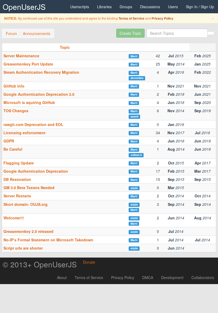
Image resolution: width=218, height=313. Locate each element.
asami (135, 116)
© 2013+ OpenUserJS (40, 264)
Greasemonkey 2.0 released (28, 231)
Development (172, 277)
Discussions (150, 6)
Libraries (104, 6)
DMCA (147, 277)
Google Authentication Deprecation (35, 171)
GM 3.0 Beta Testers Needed (28, 187)
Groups (126, 6)
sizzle (134, 188)
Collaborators (202, 277)
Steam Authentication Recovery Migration (41, 72)
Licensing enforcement (24, 132)
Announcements (36, 33)
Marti (134, 56)
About (62, 277)
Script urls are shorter (23, 248)
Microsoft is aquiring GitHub (29, 102)
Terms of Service (131, 18)
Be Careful (12, 149)
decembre (137, 78)
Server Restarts (17, 195)
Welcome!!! (13, 217)
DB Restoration (17, 179)
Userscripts (79, 6)
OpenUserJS (24, 6)
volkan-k (136, 155)
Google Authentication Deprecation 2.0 (38, 94)
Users (173, 6)
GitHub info (13, 86)
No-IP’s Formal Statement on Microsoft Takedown (48, 239)
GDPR (8, 141)
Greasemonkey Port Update (28, 64)
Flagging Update (18, 163)
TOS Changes (15, 110)
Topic (65, 47)
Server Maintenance (21, 55)
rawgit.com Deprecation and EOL (33, 124)
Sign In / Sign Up (200, 6)
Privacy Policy (162, 18)
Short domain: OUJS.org (25, 204)
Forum (11, 33)
